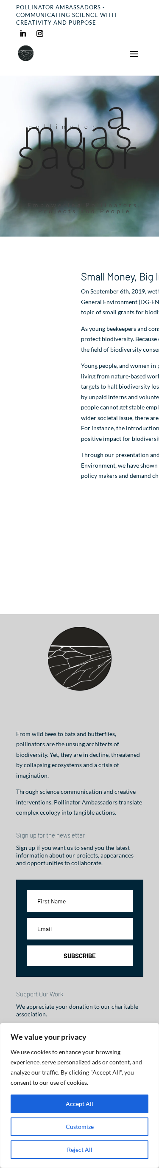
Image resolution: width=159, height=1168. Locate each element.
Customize (80, 1126)
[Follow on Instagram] (40, 33)
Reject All (79, 1149)
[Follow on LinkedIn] (23, 33)
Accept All (79, 1103)
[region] (79, 1095)
